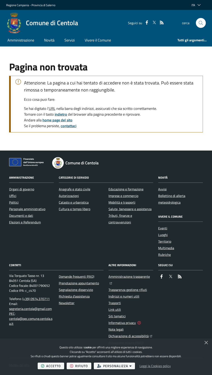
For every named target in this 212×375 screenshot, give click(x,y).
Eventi (162, 228)
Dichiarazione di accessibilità (130, 335)
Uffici (12, 195)
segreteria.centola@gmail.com (30, 308)
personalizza (119, 365)
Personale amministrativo (27, 208)
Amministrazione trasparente (130, 276)
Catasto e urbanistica (74, 202)
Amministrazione (20, 40)
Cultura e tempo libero (74, 208)
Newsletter (67, 302)
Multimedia (166, 248)
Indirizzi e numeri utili (123, 296)
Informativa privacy (122, 322)
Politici (14, 202)
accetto (55, 365)
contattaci (68, 126)
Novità (49, 40)
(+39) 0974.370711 (36, 298)
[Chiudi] (206, 342)
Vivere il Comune (98, 40)
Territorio (164, 241)
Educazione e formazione (125, 189)
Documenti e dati (21, 215)
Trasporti (114, 302)
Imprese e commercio (123, 195)
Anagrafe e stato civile (74, 189)
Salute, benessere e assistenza (130, 208)
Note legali (116, 329)
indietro (61, 114)
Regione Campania (17, 5)
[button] (201, 23)
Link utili (114, 309)
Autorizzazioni (69, 195)
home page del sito (57, 120)
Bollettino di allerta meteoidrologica (171, 199)
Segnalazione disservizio (76, 289)
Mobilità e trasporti (121, 202)
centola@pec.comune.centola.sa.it (30, 321)
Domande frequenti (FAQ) (76, 276)
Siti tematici (117, 316)
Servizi (69, 40)
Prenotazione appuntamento (79, 283)
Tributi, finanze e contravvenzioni (120, 219)
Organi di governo (21, 189)
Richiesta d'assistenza (74, 296)
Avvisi (162, 189)
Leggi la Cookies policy (155, 365)
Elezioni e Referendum (25, 222)
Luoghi (163, 234)
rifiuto (83, 365)
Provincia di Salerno (43, 5)
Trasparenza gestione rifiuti (127, 289)
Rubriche (164, 254)
